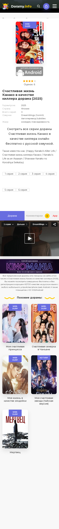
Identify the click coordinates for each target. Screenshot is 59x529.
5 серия (9, 189)
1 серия (9, 173)
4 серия (50, 173)
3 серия (36, 173)
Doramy (21, 6)
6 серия (22, 189)
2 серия (22, 173)
